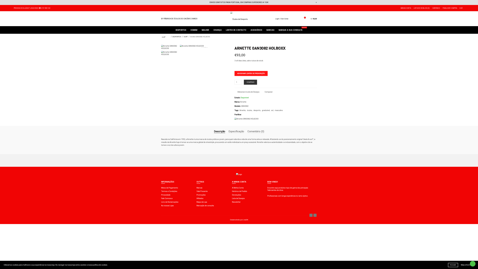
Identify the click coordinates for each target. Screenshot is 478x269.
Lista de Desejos (238, 198)
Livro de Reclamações (169, 202)
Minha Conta (406, 8)
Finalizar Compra (450, 8)
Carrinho (436, 8)
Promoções (201, 195)
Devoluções (236, 195)
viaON (246, 220)
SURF (186, 37)
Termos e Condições (169, 191)
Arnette (243, 102)
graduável (266, 110)
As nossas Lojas (167, 206)
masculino (279, 110)
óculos (249, 110)
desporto (257, 110)
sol (272, 110)
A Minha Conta (238, 188)
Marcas (199, 188)
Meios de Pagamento (169, 188)
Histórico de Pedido (239, 191)
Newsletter (236, 202)
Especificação (236, 131)
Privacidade (165, 195)
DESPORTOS (176, 37)
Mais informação (467, 265)
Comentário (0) (255, 131)
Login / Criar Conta (281, 19)
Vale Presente (202, 191)
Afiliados (200, 198)
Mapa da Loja (202, 202)
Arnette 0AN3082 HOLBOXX (200, 37)
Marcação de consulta (205, 206)
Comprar (250, 82)
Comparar (269, 92)
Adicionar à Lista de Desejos (248, 92)
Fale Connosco (167, 198)
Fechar (453, 265)
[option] (169, 47)
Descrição (219, 131)
